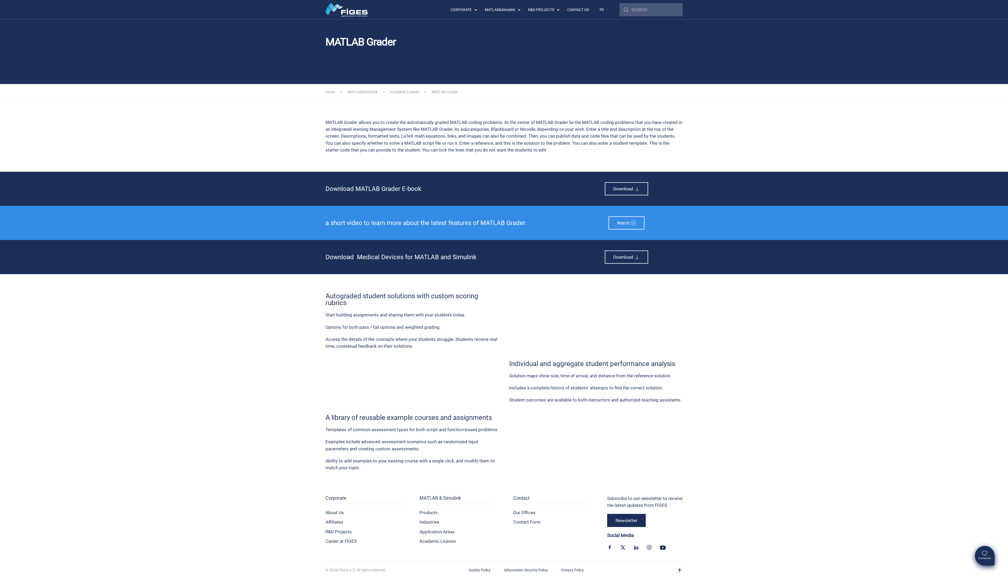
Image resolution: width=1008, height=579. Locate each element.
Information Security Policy (526, 570)
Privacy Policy (572, 570)
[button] (679, 570)
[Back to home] (347, 9)
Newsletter (626, 520)
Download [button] (623, 188)
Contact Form (526, 522)
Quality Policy (480, 570)
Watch (623, 223)
